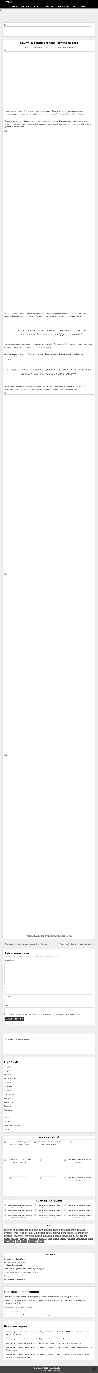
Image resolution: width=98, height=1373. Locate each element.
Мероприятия (69, 47)
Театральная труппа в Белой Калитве (18, 1307)
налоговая (8, 1236)
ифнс (28, 1233)
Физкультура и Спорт (12, 1126)
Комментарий (9, 960)
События (37, 6)
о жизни (38, 1236)
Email (7, 997)
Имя (6, 988)
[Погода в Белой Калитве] (16, 1037)
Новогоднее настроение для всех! (69, 1343)
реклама (63, 1239)
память (58, 1236)
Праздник (7, 1106)
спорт (90, 1239)
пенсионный (67, 1236)
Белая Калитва (9, 1230)
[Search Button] (94, 2)
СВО (41, 1230)
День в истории (63, 6)
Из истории (8, 1082)
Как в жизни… (9, 1086)
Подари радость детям (12, 1311)
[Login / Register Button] (91, 2)
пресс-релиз (33, 1239)
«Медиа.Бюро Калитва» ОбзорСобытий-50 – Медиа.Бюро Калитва (30, 1347)
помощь (15, 1239)
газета (33, 936)
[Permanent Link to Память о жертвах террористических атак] (49, 79)
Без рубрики (8, 1067)
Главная (14, 6)
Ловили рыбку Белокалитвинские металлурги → (78, 944)
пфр (49, 1239)
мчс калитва (83, 1233)
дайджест (8, 1233)
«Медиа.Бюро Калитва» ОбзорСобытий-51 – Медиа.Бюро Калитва (30, 1339)
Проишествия (49, 6)
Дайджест (7, 1075)
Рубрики (9, 2)
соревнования (81, 1239)
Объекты (7, 1098)
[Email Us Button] (88, 2)
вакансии (48, 1230)
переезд (83, 1236)
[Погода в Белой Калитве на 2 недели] (22, 1039)
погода (7, 1239)
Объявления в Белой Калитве (15, 1259)
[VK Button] (81, 2)
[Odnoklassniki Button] (84, 2)
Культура (7, 1090)
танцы (24, 1241)
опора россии (48, 1236)
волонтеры (65, 1230)
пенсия (76, 1236)
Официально (25, 6)
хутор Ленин (32, 1241)
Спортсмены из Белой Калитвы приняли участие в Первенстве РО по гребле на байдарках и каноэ (41, 1297)
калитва (69, 936)
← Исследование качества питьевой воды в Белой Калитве (25, 944)
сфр (17, 1241)
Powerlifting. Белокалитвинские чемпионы (73, 1339)
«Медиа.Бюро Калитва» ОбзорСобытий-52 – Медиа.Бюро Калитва (30, 1332)
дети (22, 1233)
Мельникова (34, 1230)
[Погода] (8, 1039)
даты (38, 936)
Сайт (6, 1005)
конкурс (57, 1233)
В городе (49, 47)
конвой (49, 1233)
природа (43, 1239)
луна (63, 1233)
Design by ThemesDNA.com (49, 1370)
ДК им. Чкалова (60, 936)
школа (6, 1129)
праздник (23, 1239)
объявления (29, 1236)
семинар (71, 1239)
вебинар (56, 1230)
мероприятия (72, 1233)
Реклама (7, 1114)
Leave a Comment (39, 47)
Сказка (6, 1118)
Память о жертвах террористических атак (49, 43)
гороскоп (81, 1230)
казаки (34, 1233)
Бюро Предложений (79, 6)
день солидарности (48, 936)
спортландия (9, 1241)
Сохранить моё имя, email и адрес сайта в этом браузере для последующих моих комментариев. (44, 1014)
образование (18, 1236)
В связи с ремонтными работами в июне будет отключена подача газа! (30, 1315)
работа (55, 1239)
